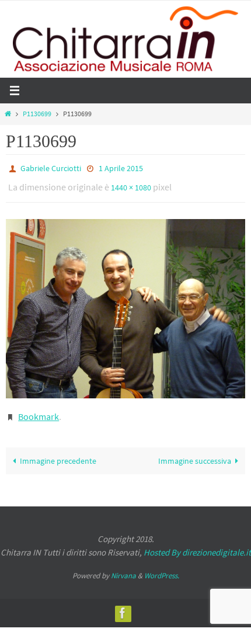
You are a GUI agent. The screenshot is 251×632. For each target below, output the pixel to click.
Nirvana (123, 567)
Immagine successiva (194, 452)
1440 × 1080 (131, 184)
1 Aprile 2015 (121, 167)
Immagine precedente (58, 452)
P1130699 (37, 114)
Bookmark (38, 410)
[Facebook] (122, 605)
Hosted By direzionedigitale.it (197, 544)
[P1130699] (125, 304)
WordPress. (161, 567)
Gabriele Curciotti (50, 167)
